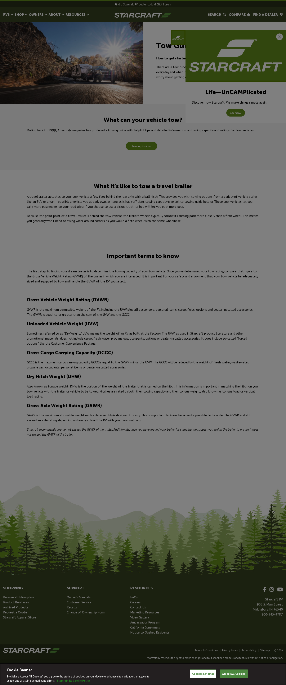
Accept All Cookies (233, 674)
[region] (143, 674)
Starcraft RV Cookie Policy (73, 680)
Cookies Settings (203, 674)
